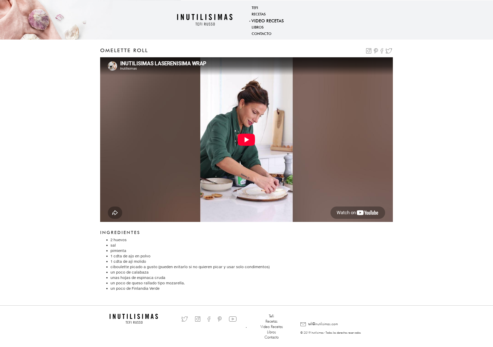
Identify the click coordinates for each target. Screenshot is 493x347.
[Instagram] (369, 50)
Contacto (261, 33)
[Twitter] (389, 50)
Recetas (259, 14)
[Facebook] (382, 50)
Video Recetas (267, 20)
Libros (258, 27)
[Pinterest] (376, 50)
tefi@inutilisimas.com (322, 323)
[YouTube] (232, 319)
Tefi (255, 7)
